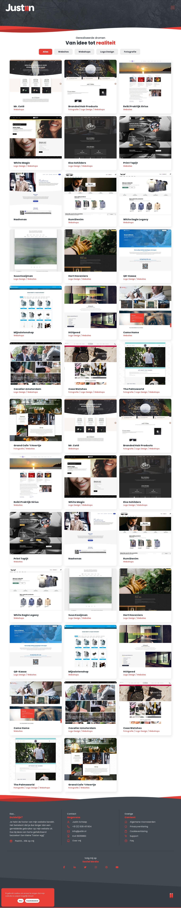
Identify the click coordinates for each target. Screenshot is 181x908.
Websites (63, 51)
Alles (45, 51)
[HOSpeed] (90, 313)
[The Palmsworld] (145, 369)
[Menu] (173, 7)
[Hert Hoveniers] (90, 256)
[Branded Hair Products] (90, 87)
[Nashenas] (36, 200)
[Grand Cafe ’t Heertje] (36, 426)
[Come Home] (145, 313)
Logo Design (107, 51)
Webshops (84, 51)
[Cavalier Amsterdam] (36, 369)
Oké (20, 901)
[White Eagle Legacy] (145, 200)
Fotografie (130, 51)
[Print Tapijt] (145, 143)
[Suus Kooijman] (36, 256)
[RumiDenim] (90, 200)
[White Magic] (36, 143)
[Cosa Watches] (90, 369)
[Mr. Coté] (36, 87)
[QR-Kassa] (145, 256)
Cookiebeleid (32, 901)
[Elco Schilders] (90, 143)
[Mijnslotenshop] (36, 313)
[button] (64, 867)
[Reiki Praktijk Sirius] (145, 87)
